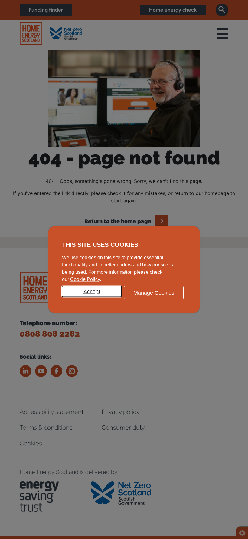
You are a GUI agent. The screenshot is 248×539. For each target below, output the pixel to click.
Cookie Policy (85, 279)
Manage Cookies (153, 293)
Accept (91, 292)
